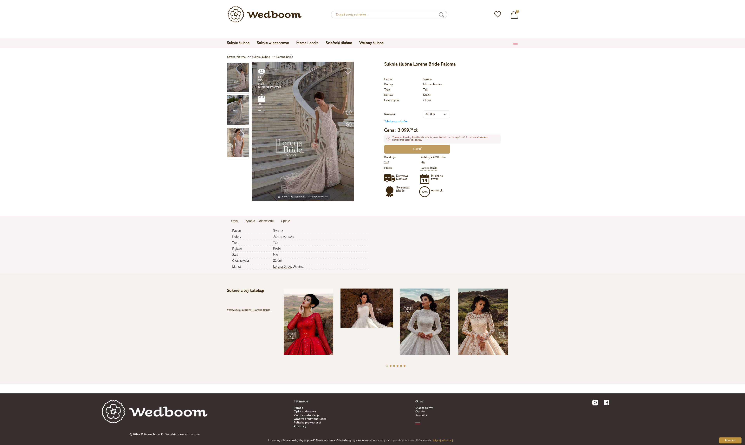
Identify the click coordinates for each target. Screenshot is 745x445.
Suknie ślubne (238, 43)
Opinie (420, 411)
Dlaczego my (424, 408)
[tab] (234, 221)
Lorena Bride (428, 168)
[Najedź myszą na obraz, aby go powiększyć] (303, 131)
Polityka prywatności (307, 422)
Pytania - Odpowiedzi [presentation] (259, 221)
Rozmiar (389, 114)
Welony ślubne (371, 43)
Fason (388, 79)
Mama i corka (307, 43)
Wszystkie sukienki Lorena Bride (248, 310)
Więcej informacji (443, 440)
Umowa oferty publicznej (310, 419)
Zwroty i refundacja (306, 415)
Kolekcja (390, 157)
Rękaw (388, 95)
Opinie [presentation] (285, 221)
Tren (387, 90)
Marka (388, 168)
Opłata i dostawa (305, 411)
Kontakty (421, 415)
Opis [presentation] (234, 221)
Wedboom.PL (156, 434)
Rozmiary (300, 426)
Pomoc (298, 408)
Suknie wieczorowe (273, 43)
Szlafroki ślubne (339, 43)
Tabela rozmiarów (395, 121)
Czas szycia (391, 100)
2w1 (386, 162)
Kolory (388, 84)
